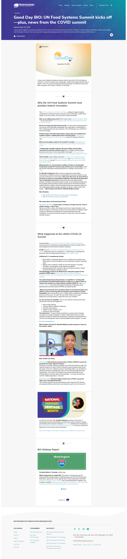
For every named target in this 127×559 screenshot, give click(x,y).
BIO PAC (16, 547)
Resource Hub (103, 5)
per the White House (72, 253)
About (91, 5)
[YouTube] (88, 529)
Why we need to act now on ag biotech (55, 196)
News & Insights (76, 5)
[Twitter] (79, 529)
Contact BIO (97, 545)
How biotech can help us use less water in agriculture (60, 195)
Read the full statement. (47, 321)
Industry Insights (19, 541)
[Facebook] (74, 529)
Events (86, 5)
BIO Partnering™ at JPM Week (56, 543)
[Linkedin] (83, 529)
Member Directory (36, 532)
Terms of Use (87, 545)
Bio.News (17, 13)
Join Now (17, 544)
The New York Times (46, 204)
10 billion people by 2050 (79, 119)
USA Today (43, 362)
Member (66, 5)
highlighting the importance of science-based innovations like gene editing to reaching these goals (62, 143)
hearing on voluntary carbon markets (50, 480)
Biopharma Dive (44, 379)
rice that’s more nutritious (72, 157)
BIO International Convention (56, 540)
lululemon (66, 423)
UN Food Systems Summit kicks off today (54, 112)
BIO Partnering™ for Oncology (56, 537)
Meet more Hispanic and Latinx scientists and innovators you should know (61, 430)
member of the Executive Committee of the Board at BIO (57, 425)
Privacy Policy (77, 545)
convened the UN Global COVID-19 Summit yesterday (66, 243)
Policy (60, 5)
